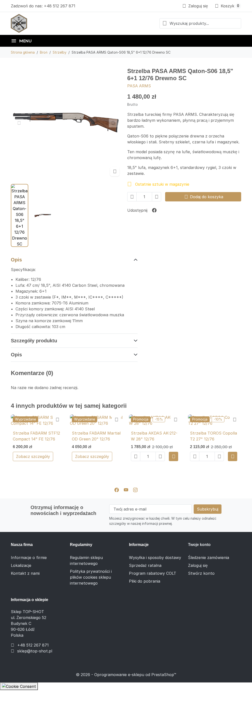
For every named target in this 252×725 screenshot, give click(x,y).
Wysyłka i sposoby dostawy (155, 557)
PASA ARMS (139, 85)
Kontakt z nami (25, 573)
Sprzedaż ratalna (145, 565)
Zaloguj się (198, 565)
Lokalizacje (21, 565)
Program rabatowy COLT (152, 573)
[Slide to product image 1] (19, 215)
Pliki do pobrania (144, 581)
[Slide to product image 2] (43, 215)
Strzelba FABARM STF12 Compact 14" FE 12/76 (36, 436)
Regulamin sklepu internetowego (86, 560)
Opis (16, 259)
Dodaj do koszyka (203, 196)
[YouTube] (126, 489)
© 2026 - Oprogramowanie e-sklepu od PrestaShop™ (126, 674)
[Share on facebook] (154, 210)
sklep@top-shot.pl (34, 651)
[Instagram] (135, 489)
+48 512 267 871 (33, 645)
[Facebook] (116, 489)
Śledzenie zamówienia (208, 557)
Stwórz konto (201, 573)
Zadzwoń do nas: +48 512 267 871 (43, 5)
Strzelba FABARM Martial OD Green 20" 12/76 (96, 436)
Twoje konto (199, 545)
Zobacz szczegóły (33, 456)
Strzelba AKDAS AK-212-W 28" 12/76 (154, 436)
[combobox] (200, 23)
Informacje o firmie (29, 557)
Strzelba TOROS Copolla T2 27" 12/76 (213, 436)
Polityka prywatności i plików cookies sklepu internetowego (91, 577)
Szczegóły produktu (34, 340)
